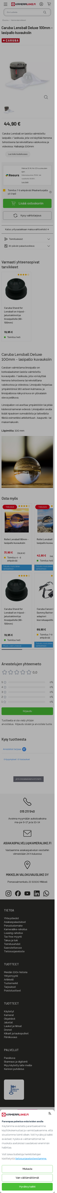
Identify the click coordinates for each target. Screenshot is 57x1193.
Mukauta (27, 1168)
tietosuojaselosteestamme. (31, 1158)
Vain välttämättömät (27, 1177)
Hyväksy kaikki (27, 1186)
